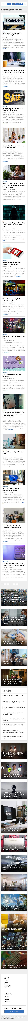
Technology (5, 486)
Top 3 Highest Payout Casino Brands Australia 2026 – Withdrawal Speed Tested (13, 928)
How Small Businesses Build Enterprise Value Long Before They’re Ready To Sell (12, 681)
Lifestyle (5, 31)
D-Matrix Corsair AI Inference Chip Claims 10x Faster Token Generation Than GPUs (14, 848)
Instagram (6, 1001)
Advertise (6, 983)
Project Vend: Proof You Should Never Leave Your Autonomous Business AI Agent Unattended (14, 414)
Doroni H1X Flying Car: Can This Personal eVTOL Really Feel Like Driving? (13, 868)
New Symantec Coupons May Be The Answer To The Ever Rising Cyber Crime (14, 224)
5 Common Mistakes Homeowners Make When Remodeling (11, 887)
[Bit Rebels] (14, 5)
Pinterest (6, 999)
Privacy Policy (7, 985)
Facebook (6, 996)
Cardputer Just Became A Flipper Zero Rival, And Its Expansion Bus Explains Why (13, 966)
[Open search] (25, 3)
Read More (5, 48)
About (5, 980)
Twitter (6, 998)
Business (5, 68)
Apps (4, 221)
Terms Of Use (7, 986)
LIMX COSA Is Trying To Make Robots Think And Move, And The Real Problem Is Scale (13, 794)
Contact (6, 982)
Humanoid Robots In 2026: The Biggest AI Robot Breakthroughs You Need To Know (13, 755)
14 (14, 584)
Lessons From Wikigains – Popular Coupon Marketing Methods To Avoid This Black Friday (14, 185)
